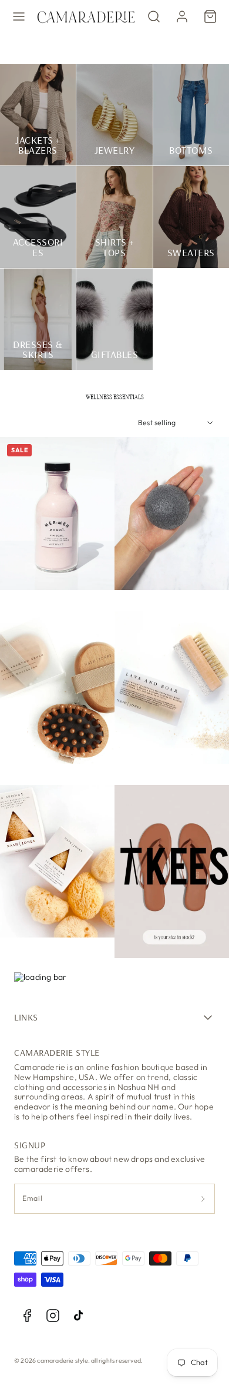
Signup (29, 1145)
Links (26, 1017)
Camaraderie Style (57, 1052)
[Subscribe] (203, 1199)
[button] (19, 16)
